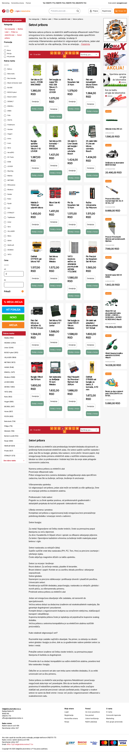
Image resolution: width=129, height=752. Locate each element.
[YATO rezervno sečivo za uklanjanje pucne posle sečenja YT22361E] (74, 247)
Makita (9, 176)
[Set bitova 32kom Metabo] (55, 247)
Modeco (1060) (9, 377)
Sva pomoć (89, 715)
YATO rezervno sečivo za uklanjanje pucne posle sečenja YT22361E (73, 264)
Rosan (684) (8, 441)
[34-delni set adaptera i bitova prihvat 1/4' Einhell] (92, 311)
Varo (9, 227)
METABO (10, 180)
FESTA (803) (8, 416)
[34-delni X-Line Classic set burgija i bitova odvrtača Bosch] (74, 131)
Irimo (9, 138)
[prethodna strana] (51, 53)
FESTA (9, 120)
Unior (9, 222)
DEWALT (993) (9, 387)
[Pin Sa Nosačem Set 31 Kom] (74, 70)
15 (77, 53)
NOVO (13, 317)
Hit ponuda (11, 56)
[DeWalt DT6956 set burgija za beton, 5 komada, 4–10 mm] (92, 367)
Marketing (5, 3)
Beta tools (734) (9, 421)
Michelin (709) (9, 431)
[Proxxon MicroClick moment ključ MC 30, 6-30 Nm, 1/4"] (112, 190)
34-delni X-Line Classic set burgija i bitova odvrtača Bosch (73, 147)
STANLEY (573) (9, 456)
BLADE (9, 87)
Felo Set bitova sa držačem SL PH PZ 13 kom (37, 324)
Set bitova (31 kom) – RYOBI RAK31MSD (36, 82)
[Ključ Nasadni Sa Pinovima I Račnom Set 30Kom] (74, 367)
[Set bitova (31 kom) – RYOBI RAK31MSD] (37, 70)
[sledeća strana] (64, 56)
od (5, 269)
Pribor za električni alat (62, 19)
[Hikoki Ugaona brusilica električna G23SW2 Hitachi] (112, 344)
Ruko (9, 199)
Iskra (9, 148)
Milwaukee (11, 185)
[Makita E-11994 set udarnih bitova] (37, 193)
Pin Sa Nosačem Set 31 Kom (73, 82)
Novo (9, 50)
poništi (6, 46)
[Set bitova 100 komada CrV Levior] (55, 311)
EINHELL (10, 106)
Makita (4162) (9, 338)
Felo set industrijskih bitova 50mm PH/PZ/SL (91, 83)
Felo (8, 115)
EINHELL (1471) (9, 372)
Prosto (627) (8, 451)
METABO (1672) (9, 362)
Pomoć (28, 3)
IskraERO (10, 152)
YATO (9, 254)
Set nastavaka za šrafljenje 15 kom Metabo (55, 381)
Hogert (9, 134)
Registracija (68, 715)
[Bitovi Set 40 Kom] (55, 193)
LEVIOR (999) (9, 382)
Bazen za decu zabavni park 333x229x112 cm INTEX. (114, 393)
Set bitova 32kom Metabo (53, 259)
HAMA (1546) (9, 367)
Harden (10, 129)
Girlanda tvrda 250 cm (113, 129)
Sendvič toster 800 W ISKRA (113, 276)
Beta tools (10, 74)
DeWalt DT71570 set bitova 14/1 (36, 259)
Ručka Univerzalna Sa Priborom (91, 205)
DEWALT (10, 101)
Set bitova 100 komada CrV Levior (55, 323)
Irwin (9, 143)
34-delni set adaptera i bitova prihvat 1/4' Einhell (92, 324)
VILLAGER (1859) (10, 357)
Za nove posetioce (92, 712)
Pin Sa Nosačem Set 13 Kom (73, 205)
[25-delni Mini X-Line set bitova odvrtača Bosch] (92, 131)
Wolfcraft (10, 245)
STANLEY (10, 213)
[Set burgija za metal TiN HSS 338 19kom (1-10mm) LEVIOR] (55, 70)
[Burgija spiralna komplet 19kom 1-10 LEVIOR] (37, 131)
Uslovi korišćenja (92, 718)
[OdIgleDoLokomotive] (16, 11)
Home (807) (8, 411)
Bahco (9, 69)
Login (66, 712)
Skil (8, 208)
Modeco (10, 189)
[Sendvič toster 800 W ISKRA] (112, 266)
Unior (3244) (8, 348)
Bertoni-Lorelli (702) (11, 436)
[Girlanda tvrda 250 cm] (112, 120)
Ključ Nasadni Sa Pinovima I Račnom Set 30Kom (73, 381)
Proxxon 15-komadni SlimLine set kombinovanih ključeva (115, 239)
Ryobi (9, 203)
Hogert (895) (8, 402)
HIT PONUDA (13, 309)
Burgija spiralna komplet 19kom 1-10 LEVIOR (36, 146)
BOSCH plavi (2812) (11, 352)
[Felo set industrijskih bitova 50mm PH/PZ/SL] (92, 70)
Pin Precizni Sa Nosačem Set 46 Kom (91, 259)
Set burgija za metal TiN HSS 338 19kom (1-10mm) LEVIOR (55, 85)
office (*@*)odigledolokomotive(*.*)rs (19, 744)
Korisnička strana (17, 3)
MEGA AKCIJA (13, 301)
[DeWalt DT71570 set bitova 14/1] (37, 247)
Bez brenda (11, 78)
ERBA (9, 111)
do (5, 280)
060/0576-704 (81, 3)
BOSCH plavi (12, 92)
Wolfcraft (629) (9, 446)
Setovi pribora (78, 19)
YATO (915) (8, 392)
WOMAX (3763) (10, 343)
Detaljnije (85, 44)
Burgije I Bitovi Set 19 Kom (37, 378)
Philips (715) (8, 426)
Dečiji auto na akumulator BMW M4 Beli (114, 164)
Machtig (10, 171)
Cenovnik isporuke (113, 715)
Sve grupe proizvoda (114, 722)
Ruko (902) (8, 397)
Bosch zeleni (12, 97)
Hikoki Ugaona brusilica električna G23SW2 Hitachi (114, 355)
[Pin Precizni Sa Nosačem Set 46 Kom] (92, 247)
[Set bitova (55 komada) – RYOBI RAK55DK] (55, 131)
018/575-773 (50, 3)
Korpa (66, 722)
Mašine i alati (46, 19)
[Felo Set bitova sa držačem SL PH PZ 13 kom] (37, 311)
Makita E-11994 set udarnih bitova (37, 205)
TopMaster (11, 217)
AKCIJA (13, 325)
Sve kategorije (10, 29)
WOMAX (10, 250)
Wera (9, 236)
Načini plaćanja (91, 722)
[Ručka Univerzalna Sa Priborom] (92, 193)
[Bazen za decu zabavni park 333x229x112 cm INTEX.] (112, 382)
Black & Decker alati (14, 83)
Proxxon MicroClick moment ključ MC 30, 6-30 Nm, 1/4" (114, 201)
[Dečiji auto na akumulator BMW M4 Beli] (112, 154)
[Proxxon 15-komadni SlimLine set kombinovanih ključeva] (112, 228)
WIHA (9, 240)
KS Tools (10, 157)
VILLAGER (11, 231)
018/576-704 (60, 3)
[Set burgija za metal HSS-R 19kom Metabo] (74, 311)
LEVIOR (10, 166)
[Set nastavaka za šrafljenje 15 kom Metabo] (55, 367)
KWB (9, 162)
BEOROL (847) (9, 406)
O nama (109, 712)
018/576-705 (70, 3)
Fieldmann (11, 125)
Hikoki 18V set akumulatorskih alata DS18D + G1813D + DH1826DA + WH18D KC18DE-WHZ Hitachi (113, 315)
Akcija (9, 53)
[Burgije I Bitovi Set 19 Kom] (37, 367)
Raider (9, 194)
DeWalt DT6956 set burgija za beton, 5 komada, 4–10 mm (92, 383)
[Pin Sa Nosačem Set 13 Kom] (74, 193)
